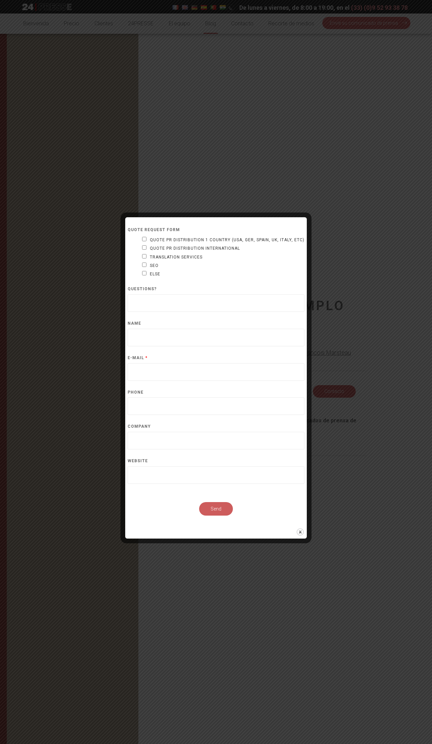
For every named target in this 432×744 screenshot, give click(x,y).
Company (139, 426)
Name (134, 323)
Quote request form (154, 230)
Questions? (142, 289)
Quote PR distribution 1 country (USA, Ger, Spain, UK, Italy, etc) (227, 240)
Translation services (176, 257)
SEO (154, 265)
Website (138, 461)
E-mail (137, 358)
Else (155, 274)
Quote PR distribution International (195, 248)
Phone (135, 392)
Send (216, 509)
